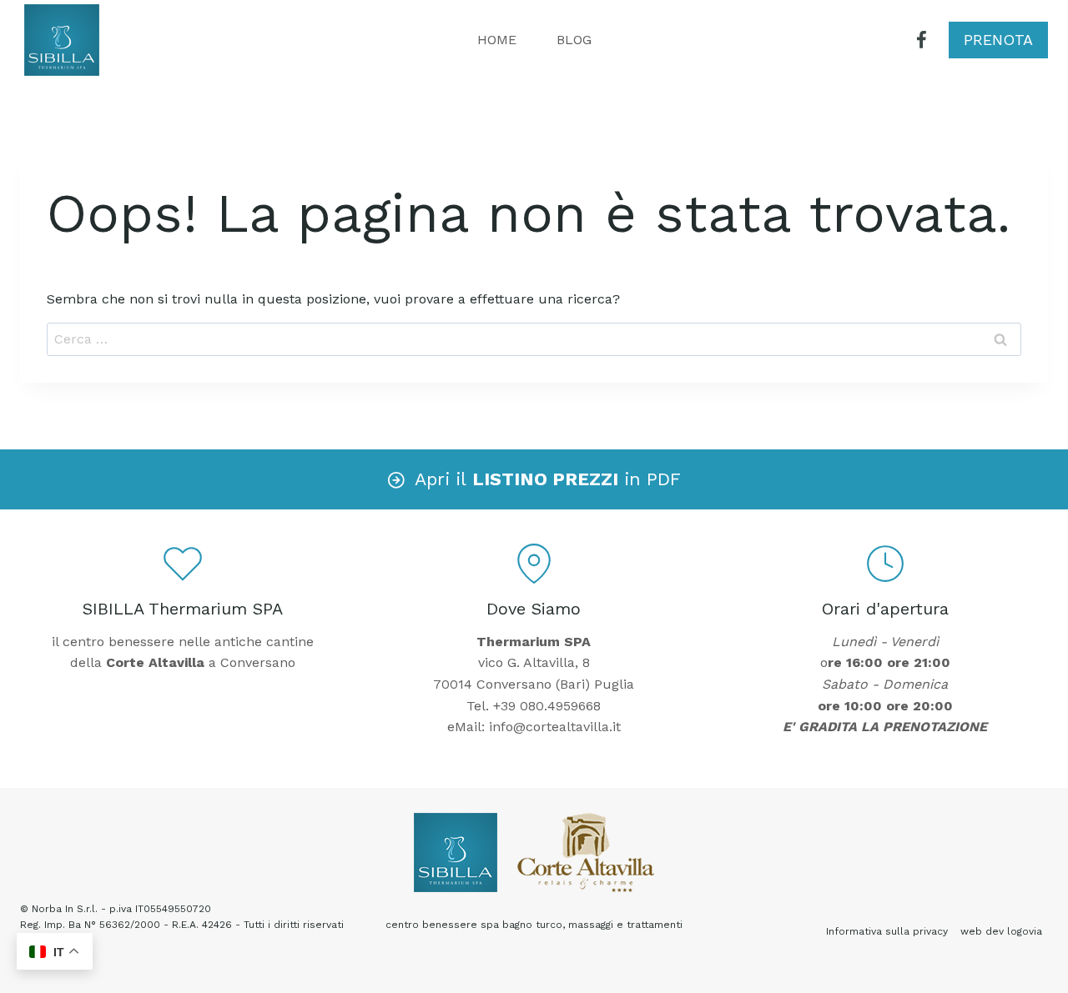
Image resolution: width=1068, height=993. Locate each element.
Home (496, 40)
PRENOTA (998, 39)
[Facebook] (921, 40)
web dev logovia (1001, 931)
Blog (574, 40)
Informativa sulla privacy (887, 931)
